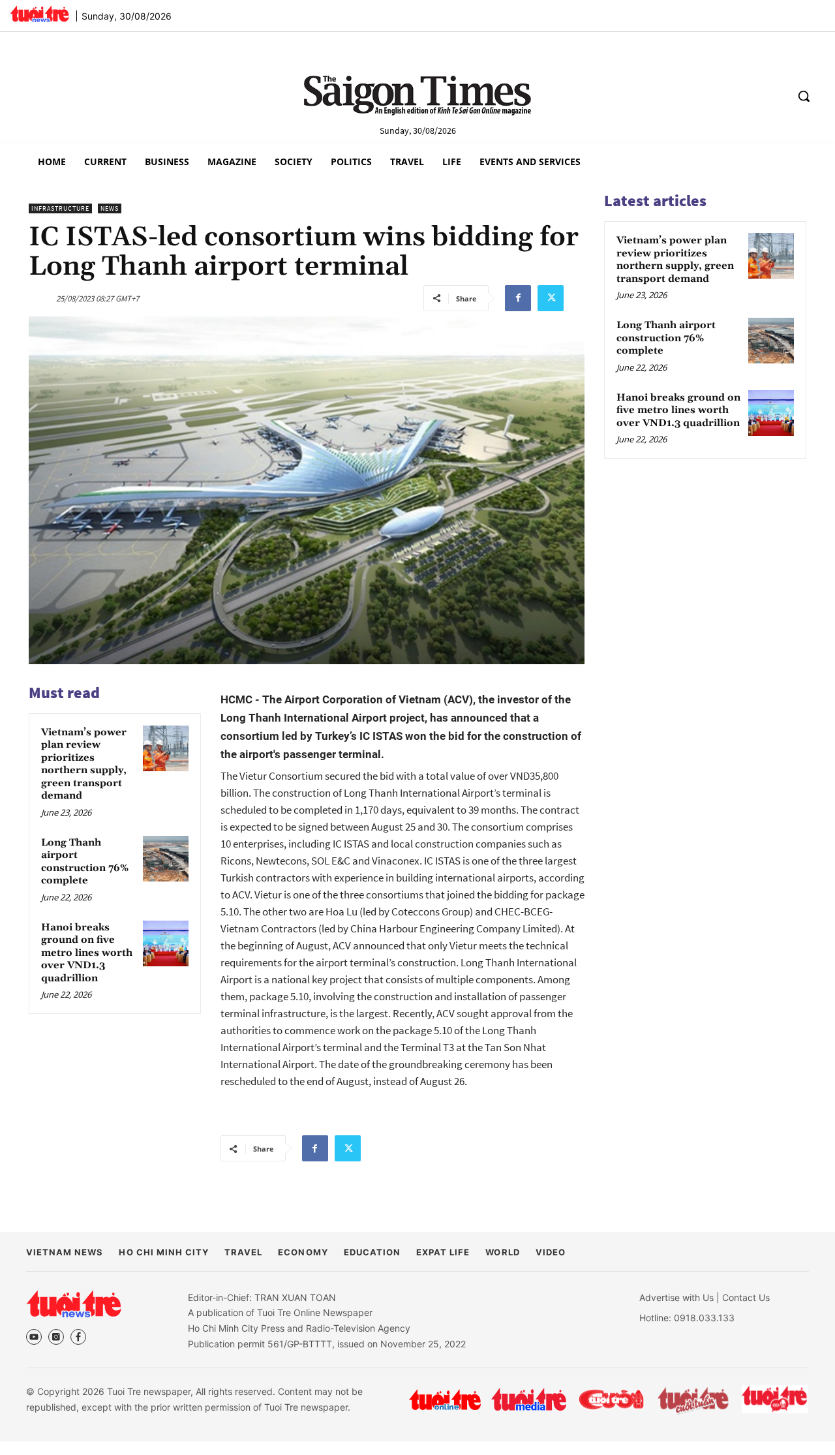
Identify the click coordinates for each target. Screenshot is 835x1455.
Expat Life (443, 1252)
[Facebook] (518, 298)
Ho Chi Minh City (164, 1252)
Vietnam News (64, 1252)
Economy (302, 1252)
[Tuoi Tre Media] (528, 1399)
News (109, 208)
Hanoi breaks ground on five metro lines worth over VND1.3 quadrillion (86, 953)
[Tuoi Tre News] (73, 1303)
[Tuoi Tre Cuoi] (611, 1399)
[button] (803, 96)
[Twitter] (551, 298)
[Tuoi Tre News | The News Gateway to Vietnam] (39, 13)
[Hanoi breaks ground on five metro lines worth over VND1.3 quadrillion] (166, 943)
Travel (243, 1252)
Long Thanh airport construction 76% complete (85, 861)
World (502, 1252)
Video (551, 1252)
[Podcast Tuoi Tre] (775, 1399)
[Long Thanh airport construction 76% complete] (166, 858)
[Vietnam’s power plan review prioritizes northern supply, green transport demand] (166, 748)
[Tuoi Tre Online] (445, 1399)
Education (372, 1252)
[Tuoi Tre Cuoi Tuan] (693, 1399)
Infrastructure (60, 208)
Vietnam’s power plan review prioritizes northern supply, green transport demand (84, 764)
